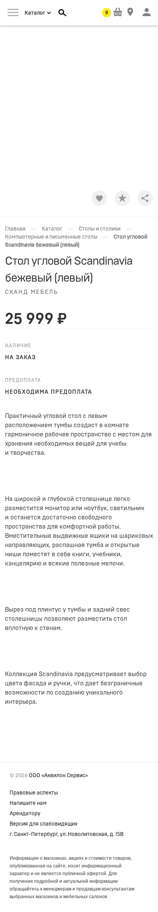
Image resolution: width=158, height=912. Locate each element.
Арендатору (25, 813)
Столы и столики (99, 229)
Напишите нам (28, 803)
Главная (15, 229)
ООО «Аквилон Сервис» (58, 775)
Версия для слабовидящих (43, 824)
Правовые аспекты (34, 793)
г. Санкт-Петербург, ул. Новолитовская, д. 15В (66, 834)
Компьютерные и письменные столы (51, 237)
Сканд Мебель (31, 292)
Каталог (52, 229)
